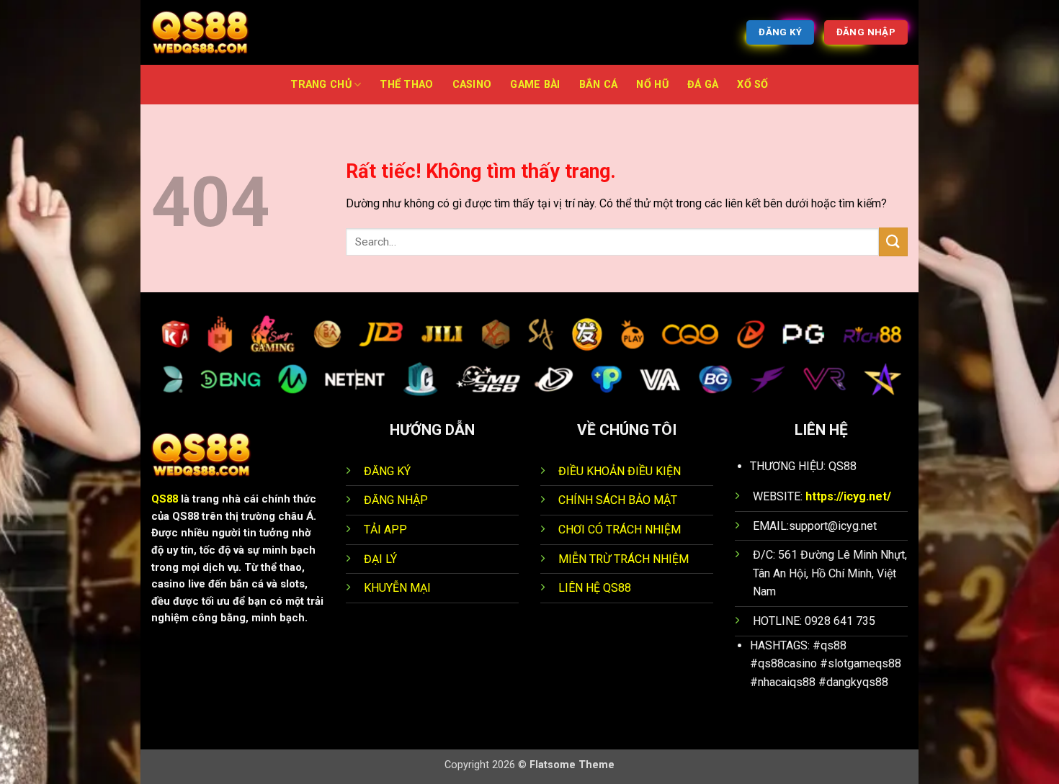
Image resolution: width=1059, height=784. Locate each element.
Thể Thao (406, 84)
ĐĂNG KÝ (387, 471)
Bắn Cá (598, 84)
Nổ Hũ (652, 84)
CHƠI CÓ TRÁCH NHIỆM (619, 529)
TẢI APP (385, 529)
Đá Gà (702, 84)
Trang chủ (321, 84)
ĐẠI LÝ (380, 559)
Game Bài (535, 84)
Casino (472, 84)
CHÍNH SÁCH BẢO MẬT (619, 500)
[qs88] (223, 32)
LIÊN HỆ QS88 (594, 588)
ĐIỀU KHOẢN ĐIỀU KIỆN (619, 471)
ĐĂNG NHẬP (396, 500)
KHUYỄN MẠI (397, 588)
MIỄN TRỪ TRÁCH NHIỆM (623, 559)
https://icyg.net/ (848, 496)
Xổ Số (752, 84)
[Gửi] (893, 241)
